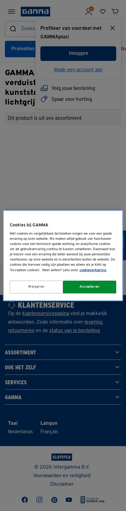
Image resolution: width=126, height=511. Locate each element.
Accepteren (90, 287)
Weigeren (36, 287)
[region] (63, 255)
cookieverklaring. (93, 270)
